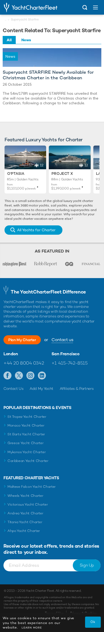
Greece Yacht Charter (25, 443)
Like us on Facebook (7, 375)
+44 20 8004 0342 (23, 363)
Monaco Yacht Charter (26, 425)
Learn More (32, 627)
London (10, 354)
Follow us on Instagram (30, 375)
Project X (62, 173)
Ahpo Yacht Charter (23, 530)
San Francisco (65, 354)
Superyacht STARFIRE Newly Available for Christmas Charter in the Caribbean (48, 75)
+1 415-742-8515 (69, 363)
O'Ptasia (15, 173)
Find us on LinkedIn (42, 375)
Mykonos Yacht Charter (26, 452)
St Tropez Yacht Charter (26, 416)
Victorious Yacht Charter (27, 504)
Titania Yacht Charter (24, 522)
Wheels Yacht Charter (25, 495)
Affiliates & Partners (77, 388)
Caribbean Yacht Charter (28, 460)
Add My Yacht (41, 388)
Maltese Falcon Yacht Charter (31, 486)
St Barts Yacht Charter (26, 434)
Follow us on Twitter (19, 375)
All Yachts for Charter (36, 230)
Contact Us (13, 388)
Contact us (62, 339)
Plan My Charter (22, 339)
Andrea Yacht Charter (25, 513)
